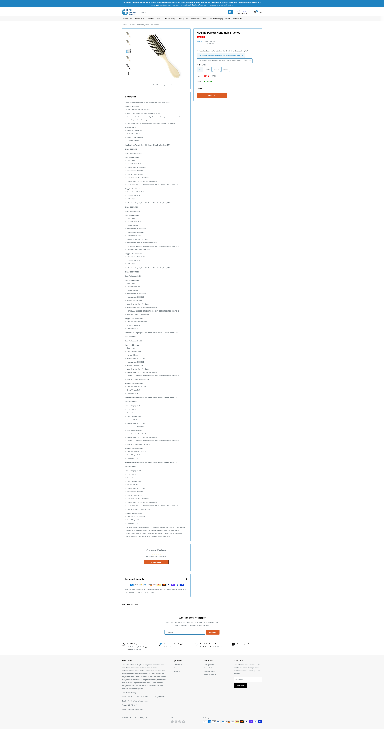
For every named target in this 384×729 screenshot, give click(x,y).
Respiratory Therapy (198, 18)
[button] (201, 43)
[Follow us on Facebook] (172, 721)
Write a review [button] (156, 562)
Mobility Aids (183, 18)
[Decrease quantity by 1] (206, 88)
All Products (237, 18)
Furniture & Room (154, 18)
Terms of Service (210, 674)
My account (241, 13)
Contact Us (167, 647)
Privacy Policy (209, 665)
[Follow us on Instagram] (179, 721)
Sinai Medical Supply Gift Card (219, 18)
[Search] (230, 12)
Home (124, 25)
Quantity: (200, 88)
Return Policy (208, 647)
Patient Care (139, 18)
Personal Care (127, 18)
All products (131, 25)
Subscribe (212, 632)
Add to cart (212, 95)
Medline (199, 41)
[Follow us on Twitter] (176, 722)
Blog (175, 668)
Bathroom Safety (169, 18)
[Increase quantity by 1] (217, 88)
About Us (177, 671)
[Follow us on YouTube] (183, 721)
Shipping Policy (209, 671)
